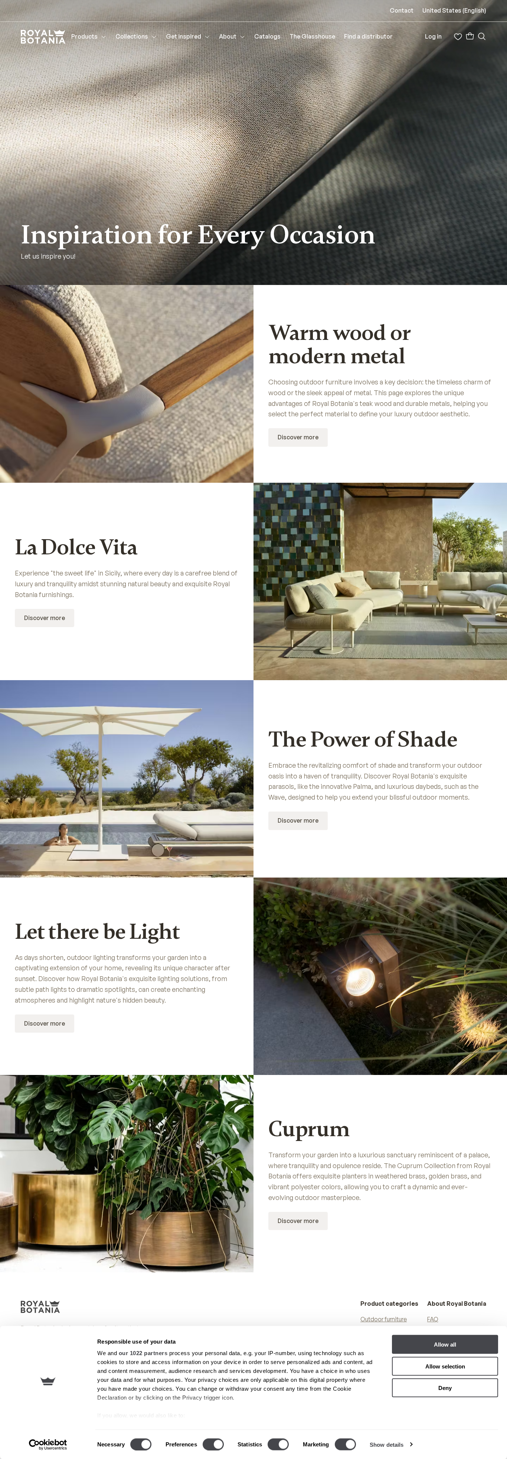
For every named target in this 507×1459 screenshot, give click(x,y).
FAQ (432, 1319)
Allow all (445, 1344)
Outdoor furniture (383, 1319)
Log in (433, 36)
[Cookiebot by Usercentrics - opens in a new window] (48, 1444)
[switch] (213, 1444)
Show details (386, 1444)
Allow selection (445, 1366)
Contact (401, 10)
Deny (445, 1388)
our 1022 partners (143, 1353)
